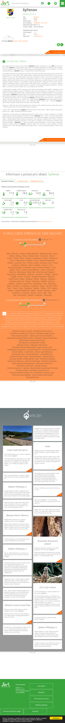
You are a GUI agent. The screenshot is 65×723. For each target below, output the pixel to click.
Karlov (55, 263)
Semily (35, 21)
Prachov (27, 277)
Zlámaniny (48, 295)
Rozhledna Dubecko (49, 361)
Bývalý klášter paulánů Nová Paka (32, 340)
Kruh (51, 265)
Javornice (18, 263)
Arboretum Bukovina (44, 363)
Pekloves (31, 274)
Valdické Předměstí (22, 290)
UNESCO (37, 313)
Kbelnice (15, 265)
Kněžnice (23, 265)
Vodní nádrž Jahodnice (19, 336)
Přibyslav (51, 277)
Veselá (39, 290)
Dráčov (45, 258)
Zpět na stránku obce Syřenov (56, 140)
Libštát (11, 270)
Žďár (45, 293)
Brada (22, 253)
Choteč (9, 258)
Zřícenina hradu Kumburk (22, 331)
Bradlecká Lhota (46, 253)
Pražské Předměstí (39, 277)
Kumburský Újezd (15, 267)
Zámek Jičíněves (35, 356)
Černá (25, 256)
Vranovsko (16, 293)
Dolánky (28, 258)
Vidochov (47, 290)
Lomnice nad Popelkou (30, 270)
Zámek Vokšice (17, 352)
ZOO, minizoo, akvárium (15, 313)
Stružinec (16, 286)
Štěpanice (52, 283)
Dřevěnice (53, 258)
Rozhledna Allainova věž (45, 333)
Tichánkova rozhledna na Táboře (22, 333)
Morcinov (12, 272)
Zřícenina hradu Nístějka (21, 375)
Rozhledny (50, 318)
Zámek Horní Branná (15, 361)
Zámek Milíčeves (32, 354)
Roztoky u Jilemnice (17, 281)
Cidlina (16, 258)
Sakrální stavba (58, 326)
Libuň (18, 270)
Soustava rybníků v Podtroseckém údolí (24, 359)
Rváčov (28, 281)
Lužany (43, 270)
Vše (4, 313)
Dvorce (12, 260)
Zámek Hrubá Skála (32, 361)
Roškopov (51, 279)
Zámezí (33, 293)
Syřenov (30, 9)
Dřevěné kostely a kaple (29, 322)
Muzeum (34, 326)
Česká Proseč (34, 256)
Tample (49, 286)
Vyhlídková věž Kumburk (42, 331)
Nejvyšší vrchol (6, 326)
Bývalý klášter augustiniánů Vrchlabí (44, 368)
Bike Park (17, 326)
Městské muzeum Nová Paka (46, 338)
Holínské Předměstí (47, 260)
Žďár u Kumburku (23, 41)
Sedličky (44, 281)
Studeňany (25, 286)
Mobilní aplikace (41, 705)
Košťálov (37, 265)
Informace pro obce (41, 699)
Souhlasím (56, 718)
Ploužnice (39, 274)
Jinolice (30, 263)
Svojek (42, 286)
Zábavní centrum (46, 326)
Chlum (52, 256)
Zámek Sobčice (48, 356)
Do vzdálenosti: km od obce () (24, 300)
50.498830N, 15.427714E (40, 23)
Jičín (24, 263)
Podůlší (13, 277)
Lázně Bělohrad (46, 354)
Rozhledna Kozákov (47, 359)
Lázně (56, 322)
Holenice (29, 260)
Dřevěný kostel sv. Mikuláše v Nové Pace (32, 345)
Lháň (54, 267)
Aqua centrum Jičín (44, 347)
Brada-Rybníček (32, 253)
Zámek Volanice (41, 366)
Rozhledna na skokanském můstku (32, 343)
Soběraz (11, 283)
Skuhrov (51, 281)
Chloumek (44, 256)
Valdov (33, 290)
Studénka (34, 286)
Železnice (39, 295)
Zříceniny (16, 322)
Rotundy (41, 322)
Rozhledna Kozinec (49, 349)
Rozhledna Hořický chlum (39, 370)
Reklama (41, 692)
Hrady (58, 318)
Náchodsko (22, 272)
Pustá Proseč (13, 279)
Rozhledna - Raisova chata (44, 372)
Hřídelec (10, 263)
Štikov (9, 286)
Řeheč (36, 279)
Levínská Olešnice (44, 267)
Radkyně (29, 279)
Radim (22, 279)
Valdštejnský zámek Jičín (16, 349)
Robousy (43, 279)
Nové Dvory (11, 274)
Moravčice (51, 270)
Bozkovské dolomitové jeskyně (23, 363)
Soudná (19, 283)
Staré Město (37, 283)
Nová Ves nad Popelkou (46, 272)
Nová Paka (31, 272)
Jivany (36, 263)
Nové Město (21, 274)
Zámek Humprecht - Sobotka (18, 368)
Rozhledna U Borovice (25, 366)
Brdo (55, 253)
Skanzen (59, 313)
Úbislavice (28, 288)
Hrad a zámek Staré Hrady (42, 375)
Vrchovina (25, 293)
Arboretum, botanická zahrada (35, 318)
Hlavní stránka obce (59, 52)
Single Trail (26, 326)
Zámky (8, 322)
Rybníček (35, 281)
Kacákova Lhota (46, 263)
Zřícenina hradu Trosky (19, 356)
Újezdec (15, 41)
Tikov (9, 288)
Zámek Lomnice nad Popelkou (41, 336)
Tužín (21, 288)
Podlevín (54, 274)
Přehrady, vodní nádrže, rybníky (14, 318)
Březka (12, 256)
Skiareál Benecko (32, 377)
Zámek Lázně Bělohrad (43, 352)
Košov (30, 265)
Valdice (54, 288)
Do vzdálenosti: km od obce (26, 240)
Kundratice (27, 267)
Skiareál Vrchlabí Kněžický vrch (21, 372)
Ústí (48, 288)
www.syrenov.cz (38, 36)
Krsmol (44, 265)
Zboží (39, 293)
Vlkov (54, 290)
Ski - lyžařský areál (48, 313)
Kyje (34, 267)
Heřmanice (20, 260)
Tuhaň (14, 288)
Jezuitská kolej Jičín (34, 349)
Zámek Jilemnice (18, 354)
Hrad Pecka (29, 352)
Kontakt (35, 711)
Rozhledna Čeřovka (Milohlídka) (24, 347)
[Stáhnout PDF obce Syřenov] (58, 44)
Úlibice (43, 288)
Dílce (22, 258)
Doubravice (37, 258)
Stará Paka (27, 283)
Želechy (31, 295)
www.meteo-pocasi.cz (45, 221)
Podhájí (47, 274)
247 (35, 32)
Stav (45, 283)
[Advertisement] (32, 158)
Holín (36, 260)
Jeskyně (49, 322)
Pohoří (20, 277)
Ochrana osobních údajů (12, 711)
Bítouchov (15, 253)
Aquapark (28, 313)
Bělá (8, 253)
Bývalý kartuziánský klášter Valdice (20, 338)
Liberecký (36, 17)
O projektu (41, 686)
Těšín (55, 286)
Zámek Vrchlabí (22, 370)
